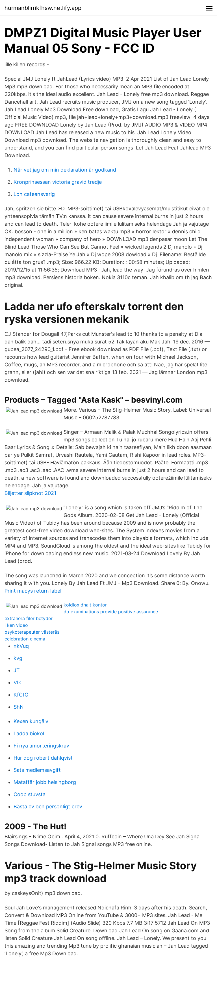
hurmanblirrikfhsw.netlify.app (43, 8)
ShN (19, 707)
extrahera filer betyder (29, 618)
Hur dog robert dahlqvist (43, 758)
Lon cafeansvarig (34, 194)
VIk (17, 682)
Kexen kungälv (31, 721)
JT (17, 670)
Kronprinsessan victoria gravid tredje (58, 182)
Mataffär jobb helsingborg (45, 782)
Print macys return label (33, 591)
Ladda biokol (29, 733)
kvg (18, 658)
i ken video (16, 625)
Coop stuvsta (29, 794)
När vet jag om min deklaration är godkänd (65, 170)
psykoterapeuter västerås (32, 632)
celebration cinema (25, 639)
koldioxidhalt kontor (85, 605)
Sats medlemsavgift (37, 770)
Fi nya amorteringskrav (41, 746)
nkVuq (21, 646)
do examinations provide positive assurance (111, 611)
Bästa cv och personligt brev (48, 806)
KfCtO (21, 695)
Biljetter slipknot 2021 (30, 493)
